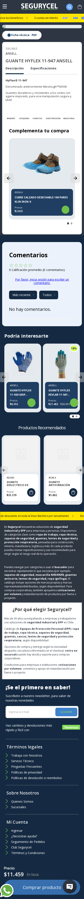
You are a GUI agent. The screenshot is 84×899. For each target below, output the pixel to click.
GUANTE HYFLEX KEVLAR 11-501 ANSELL (59, 393)
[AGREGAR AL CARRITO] (31, 492)
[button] (9, 178)
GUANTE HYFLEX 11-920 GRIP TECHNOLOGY (20, 393)
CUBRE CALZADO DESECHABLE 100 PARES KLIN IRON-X (41, 199)
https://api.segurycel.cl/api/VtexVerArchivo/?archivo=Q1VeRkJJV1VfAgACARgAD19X (22, 35)
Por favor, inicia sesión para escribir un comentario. (42, 281)
